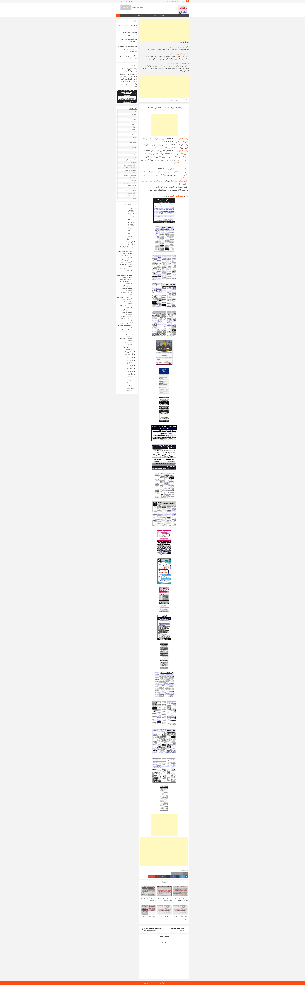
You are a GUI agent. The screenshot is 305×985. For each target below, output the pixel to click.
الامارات (134, 114)
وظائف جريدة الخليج (130, 172)
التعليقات (164, 876)
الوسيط (134, 134)
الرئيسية (168, 15)
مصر (134, 15)
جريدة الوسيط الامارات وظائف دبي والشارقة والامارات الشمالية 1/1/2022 (127, 49)
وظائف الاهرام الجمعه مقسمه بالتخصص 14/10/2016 (127, 312)
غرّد (182, 876)
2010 (132, 391)
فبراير (131, 371)
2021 (132, 222)
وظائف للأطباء (132, 185)
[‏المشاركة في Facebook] (182, 870)
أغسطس (130, 354)
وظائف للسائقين (131, 188)
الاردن (134, 111)
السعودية (149, 15)
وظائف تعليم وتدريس (130, 165)
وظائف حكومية (132, 178)
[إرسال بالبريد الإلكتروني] (187, 870)
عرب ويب (142, 983)
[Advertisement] (164, 30)
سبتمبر (130, 352)
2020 (132, 225)
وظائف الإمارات (161, 15)
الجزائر (134, 119)
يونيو (131, 360)
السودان (134, 124)
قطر (155, 15)
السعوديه (133, 122)
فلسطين (134, 147)
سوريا (134, 144)
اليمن (134, 137)
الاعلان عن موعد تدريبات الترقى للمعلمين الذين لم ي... (125, 325)
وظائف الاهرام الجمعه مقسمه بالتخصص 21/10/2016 (127, 288)
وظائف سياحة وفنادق (130, 183)
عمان (139, 15)
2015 (132, 377)
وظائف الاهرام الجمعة (181, 138)
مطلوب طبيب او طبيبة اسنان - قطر (179, 47)
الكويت (143, 15)
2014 (132, 380)
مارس (130, 368)
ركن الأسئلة (180, 873)
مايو (131, 363)
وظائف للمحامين (131, 193)
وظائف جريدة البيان (130, 170)
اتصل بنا (174, 873)
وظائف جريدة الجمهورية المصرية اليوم (179, 54)
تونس (134, 139)
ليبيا (135, 155)
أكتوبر (131, 244)
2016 (132, 236)
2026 (132, 208)
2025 (132, 211)
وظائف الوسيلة (132, 162)
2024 (132, 214)
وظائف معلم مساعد (127, 273)
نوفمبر (130, 242)
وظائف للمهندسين (131, 195)
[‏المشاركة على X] (184, 870)
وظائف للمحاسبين (131, 190)
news (134, 198)
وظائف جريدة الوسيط (130, 175)
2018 (132, 230)
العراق (134, 127)
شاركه (172, 876)
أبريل (131, 366)
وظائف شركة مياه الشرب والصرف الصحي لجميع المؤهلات (126, 319)
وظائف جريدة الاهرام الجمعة (174, 169)
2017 (132, 233)
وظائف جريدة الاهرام (130, 167)
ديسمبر (130, 239)
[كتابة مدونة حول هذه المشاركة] (185, 870)
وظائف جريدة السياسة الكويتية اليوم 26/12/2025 (170, 1)
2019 (132, 228)
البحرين (134, 116)
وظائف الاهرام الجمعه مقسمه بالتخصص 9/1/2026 (128, 70)
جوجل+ (151, 876)
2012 (132, 385)
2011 (132, 388)
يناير (131, 374)
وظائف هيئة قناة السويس (126, 279)
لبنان (135, 152)
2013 (132, 382)
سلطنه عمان (132, 142)
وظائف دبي (133, 180)
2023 (132, 216)
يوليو (131, 357)
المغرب (134, 132)
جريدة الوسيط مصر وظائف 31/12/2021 (178, 63)
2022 (132, 219)
